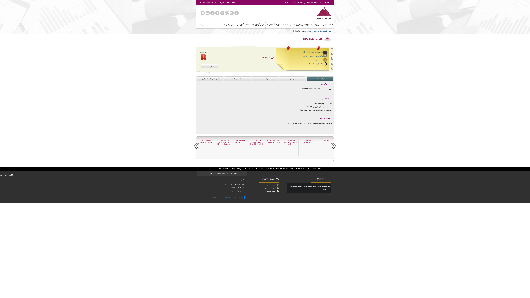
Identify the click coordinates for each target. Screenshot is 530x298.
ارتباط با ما (228, 24)
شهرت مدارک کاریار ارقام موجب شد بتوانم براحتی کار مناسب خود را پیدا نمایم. (310, 188)
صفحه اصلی (327, 24)
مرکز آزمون (259, 24)
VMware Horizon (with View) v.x (240, 141)
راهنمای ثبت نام (271, 191)
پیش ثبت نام (210, 66)
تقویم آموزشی (274, 24)
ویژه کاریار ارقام (310, 31)
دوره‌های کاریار (302, 24)
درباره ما (316, 24)
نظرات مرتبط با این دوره (210, 78)
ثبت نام (288, 24)
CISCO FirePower (323, 140)
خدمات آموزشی (243, 24)
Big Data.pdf (204, 57)
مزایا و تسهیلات (237, 78)
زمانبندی (265, 78)
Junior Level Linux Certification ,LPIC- (273, 141)
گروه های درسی (322, 31)
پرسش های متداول (297, 2)
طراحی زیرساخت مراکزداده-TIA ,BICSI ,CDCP (256, 142)
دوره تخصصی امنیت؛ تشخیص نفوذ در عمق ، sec (290, 142)
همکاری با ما (324, 2)
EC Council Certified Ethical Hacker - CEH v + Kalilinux (223, 142)
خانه (330, 31)
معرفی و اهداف (320, 78)
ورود (286, 2)
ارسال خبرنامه (312, 2)
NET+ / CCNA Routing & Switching (206, 141)
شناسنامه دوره (203, 52)
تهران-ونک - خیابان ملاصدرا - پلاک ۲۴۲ (227, 197)
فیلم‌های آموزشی (270, 188)
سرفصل (292, 78)
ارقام (324, 13)
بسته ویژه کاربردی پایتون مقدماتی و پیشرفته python (306, 142)
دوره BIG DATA (267, 57)
